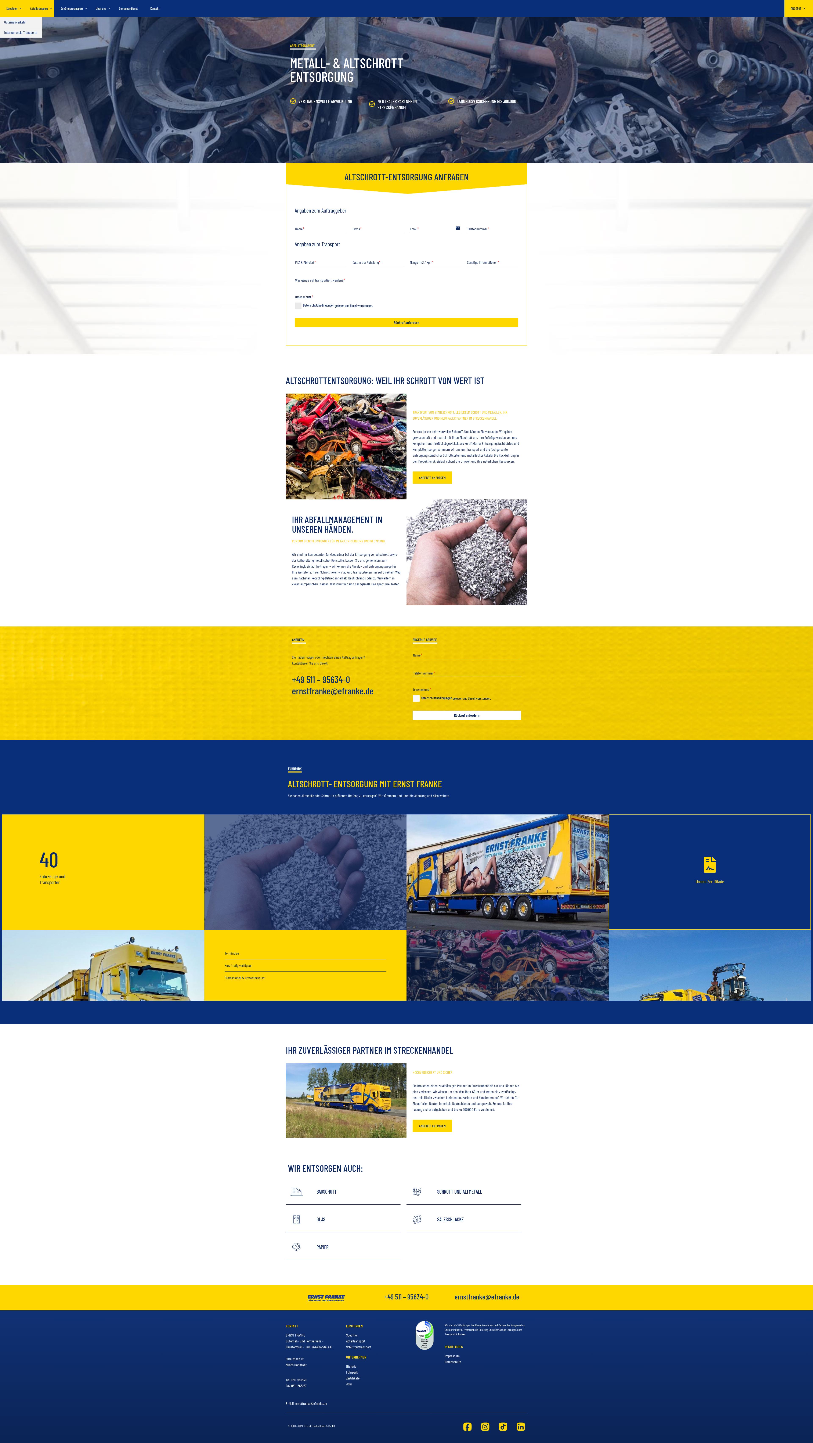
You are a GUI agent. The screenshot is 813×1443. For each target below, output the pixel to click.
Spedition (352, 1335)
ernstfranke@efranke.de (332, 690)
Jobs (349, 1384)
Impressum (452, 1355)
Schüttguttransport (358, 1347)
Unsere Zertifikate (710, 881)
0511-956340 (299, 1379)
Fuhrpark (352, 1372)
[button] (432, 477)
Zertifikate (352, 1378)
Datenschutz (453, 1361)
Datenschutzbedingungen (338, 305)
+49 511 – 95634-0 (321, 679)
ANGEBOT (796, 8)
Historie (351, 1366)
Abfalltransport (355, 1341)
